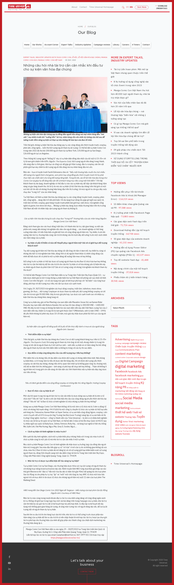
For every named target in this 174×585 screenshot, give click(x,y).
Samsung (118, 399)
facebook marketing (127, 375)
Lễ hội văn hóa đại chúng (89, 57)
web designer (130, 425)
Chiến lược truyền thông (128, 346)
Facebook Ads (135, 371)
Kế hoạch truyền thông (127, 382)
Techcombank (135, 408)
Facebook (121, 371)
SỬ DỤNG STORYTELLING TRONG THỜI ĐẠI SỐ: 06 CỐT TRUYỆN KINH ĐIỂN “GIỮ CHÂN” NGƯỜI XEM (129, 162)
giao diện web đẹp (131, 379)
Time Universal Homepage (101, 7)
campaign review (138, 343)
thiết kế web (123, 412)
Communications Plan (129, 349)
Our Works (37, 44)
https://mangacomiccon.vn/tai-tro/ (65, 538)
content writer (120, 357)
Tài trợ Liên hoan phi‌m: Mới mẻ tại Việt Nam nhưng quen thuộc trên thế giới (129, 73)
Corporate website (132, 357)
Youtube (126, 434)
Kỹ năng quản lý (132, 388)
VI (127, 7)
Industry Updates (83, 44)
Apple (132, 340)
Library (116, 44)
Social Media (132, 398)
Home (26, 44)
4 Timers (136, 44)
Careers (125, 44)
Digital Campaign (131, 361)
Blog (137, 340)
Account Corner (51, 44)
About (74, 7)
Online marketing (125, 394)
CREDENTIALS (161, 7)
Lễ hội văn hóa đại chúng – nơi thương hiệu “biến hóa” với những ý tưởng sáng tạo (128, 115)
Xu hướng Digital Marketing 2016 (132, 428)
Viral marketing (136, 421)
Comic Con (66, 57)
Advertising (122, 339)
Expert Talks (66, 44)
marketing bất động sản (126, 391)
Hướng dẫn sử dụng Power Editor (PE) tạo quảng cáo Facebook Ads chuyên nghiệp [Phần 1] (129, 251)
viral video (120, 424)
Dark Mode (141, 7)
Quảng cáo (137, 394)
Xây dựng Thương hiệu (123, 431)
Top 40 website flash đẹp (126, 260)
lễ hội (74, 57)
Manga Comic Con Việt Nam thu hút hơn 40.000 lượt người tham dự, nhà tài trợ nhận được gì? (130, 94)
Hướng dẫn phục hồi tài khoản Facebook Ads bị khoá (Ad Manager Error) (128, 195)
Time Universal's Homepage (128, 463)
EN (131, 7)
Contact (83, 7)
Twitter (125, 421)
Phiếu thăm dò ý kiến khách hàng (130, 277)
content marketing (127, 354)
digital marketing (130, 366)
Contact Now (87, 571)
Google (143, 379)
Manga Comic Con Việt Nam (50, 60)
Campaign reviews (102, 44)
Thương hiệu (130, 417)
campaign (125, 343)
